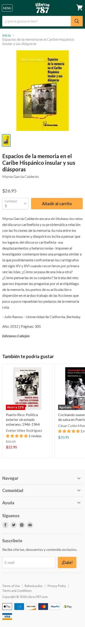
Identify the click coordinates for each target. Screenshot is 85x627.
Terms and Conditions (17, 590)
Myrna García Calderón (20, 176)
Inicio (6, 35)
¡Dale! (67, 562)
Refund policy (34, 586)
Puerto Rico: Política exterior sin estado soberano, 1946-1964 (23, 419)
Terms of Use (11, 586)
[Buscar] (77, 21)
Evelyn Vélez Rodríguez (24, 430)
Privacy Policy (57, 586)
